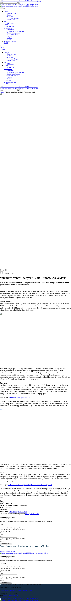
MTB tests (10, 23)
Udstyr (9, 15)
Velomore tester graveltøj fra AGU (21, 397)
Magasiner (10, 29)
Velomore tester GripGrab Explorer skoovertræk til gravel (30, 485)
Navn (5, 531)
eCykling (10, 16)
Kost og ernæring (12, 34)
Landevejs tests (11, 13)
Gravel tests (10, 26)
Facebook (3, 563)
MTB (5, 21)
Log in (2, 46)
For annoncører (4, 590)
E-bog (9, 39)
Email (1, 534)
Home (2, 92)
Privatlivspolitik (27, 590)
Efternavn (6, 540)
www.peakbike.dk (32, 514)
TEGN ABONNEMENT (7, 551)
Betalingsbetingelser (16, 590)
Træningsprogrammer (13, 33)
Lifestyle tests (11, 20)
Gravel (6, 24)
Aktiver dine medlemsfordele (15, 31)
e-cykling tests (15, 18)
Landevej (6, 11)
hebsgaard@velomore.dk (10, 595)
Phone (2, 524)
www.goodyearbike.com (18, 512)
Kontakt (6, 43)
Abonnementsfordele (10, 41)
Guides (9, 38)
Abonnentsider (8, 28)
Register (2, 49)
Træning (9, 36)
